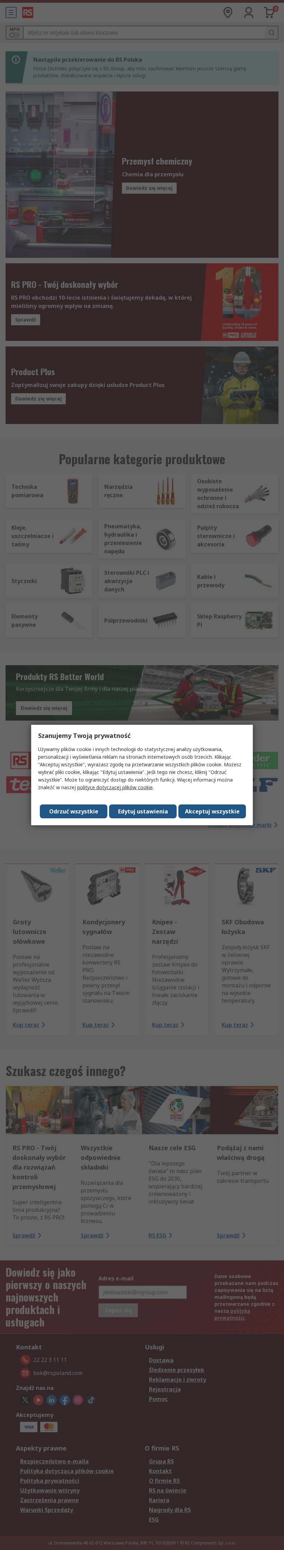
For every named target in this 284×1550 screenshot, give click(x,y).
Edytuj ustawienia (143, 811)
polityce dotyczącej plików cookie (115, 787)
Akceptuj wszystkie (212, 811)
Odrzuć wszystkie (73, 811)
